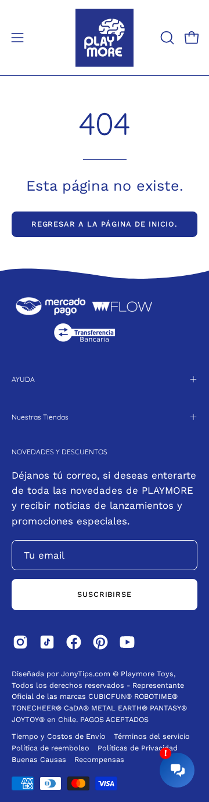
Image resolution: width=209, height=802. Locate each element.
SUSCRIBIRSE (104, 594)
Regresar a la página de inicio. (104, 224)
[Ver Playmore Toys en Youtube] (127, 642)
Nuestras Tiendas (40, 417)
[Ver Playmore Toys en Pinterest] (100, 642)
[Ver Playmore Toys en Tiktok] (47, 642)
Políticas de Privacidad (138, 747)
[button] (166, 38)
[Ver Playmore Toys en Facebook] (73, 642)
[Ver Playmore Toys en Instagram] (20, 642)
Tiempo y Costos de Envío (59, 736)
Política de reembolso (50, 747)
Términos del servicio (152, 736)
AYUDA (23, 379)
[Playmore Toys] (104, 38)
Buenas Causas (39, 759)
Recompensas (99, 759)
